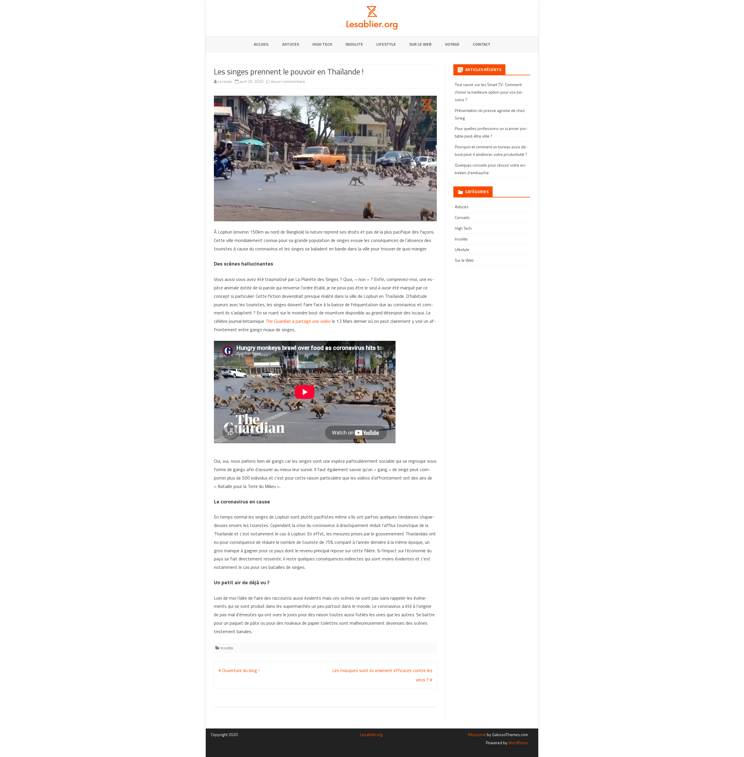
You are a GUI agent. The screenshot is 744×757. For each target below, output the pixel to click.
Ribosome (477, 734)
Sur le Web (420, 44)
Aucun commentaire (288, 81)
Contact (482, 44)
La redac (225, 81)
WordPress (517, 743)
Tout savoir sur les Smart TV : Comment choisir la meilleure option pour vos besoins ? (489, 92)
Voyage (452, 44)
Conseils (462, 217)
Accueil (261, 44)
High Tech (322, 44)
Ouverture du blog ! (240, 670)
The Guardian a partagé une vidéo (298, 321)
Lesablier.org (371, 734)
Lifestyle (386, 44)
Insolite (354, 44)
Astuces (290, 44)
